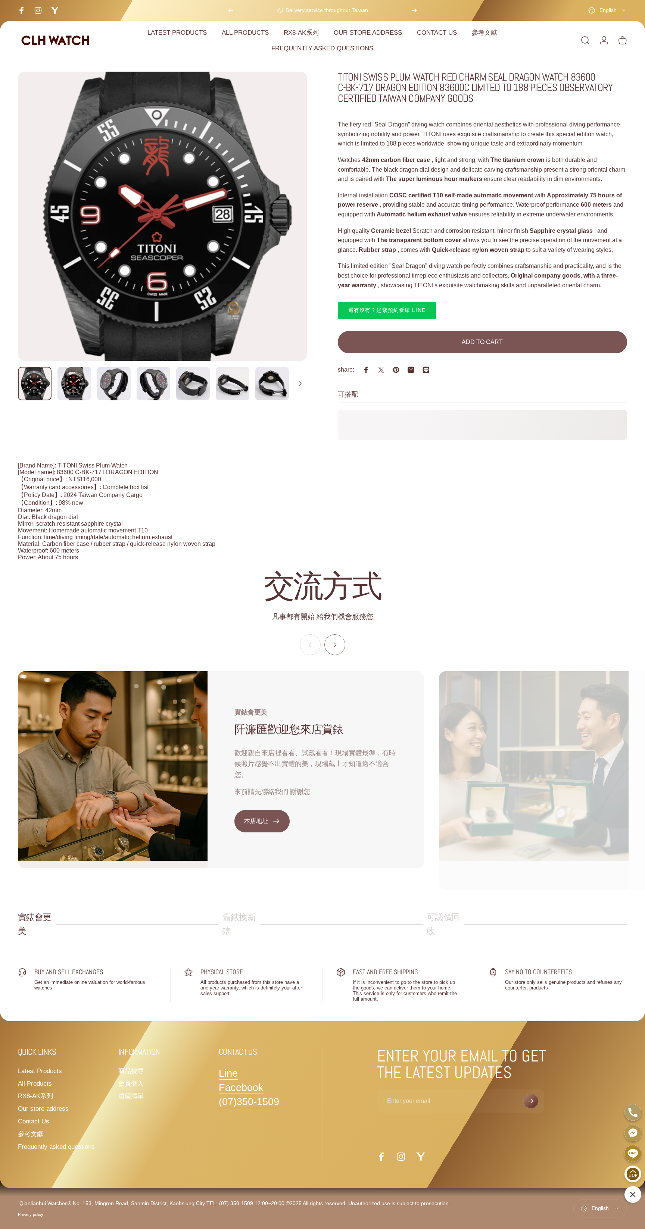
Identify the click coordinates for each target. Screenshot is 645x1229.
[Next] (414, 10)
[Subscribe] (530, 1101)
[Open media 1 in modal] (162, 216)
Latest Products (40, 1071)
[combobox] (607, 10)
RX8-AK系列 (35, 1096)
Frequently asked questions (56, 1146)
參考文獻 (30, 1134)
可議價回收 (443, 924)
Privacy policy (30, 1214)
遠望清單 (131, 1096)
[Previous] (230, 10)
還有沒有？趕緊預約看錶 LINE (387, 310)
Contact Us (33, 1121)
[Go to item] (35, 383)
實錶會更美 (35, 924)
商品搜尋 (131, 1071)
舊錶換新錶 (239, 924)
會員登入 (131, 1083)
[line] (425, 369)
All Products (35, 1083)
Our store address (43, 1108)
